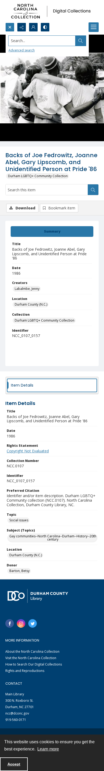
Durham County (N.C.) (31, 304)
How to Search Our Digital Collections (33, 664)
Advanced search (22, 50)
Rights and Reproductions (24, 670)
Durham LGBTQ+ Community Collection (38, 176)
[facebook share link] (9, 623)
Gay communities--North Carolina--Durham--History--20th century (52, 538)
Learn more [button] (48, 749)
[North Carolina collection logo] (52, 11)
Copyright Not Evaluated (28, 450)
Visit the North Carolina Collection (30, 658)
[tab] (52, 231)
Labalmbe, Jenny (27, 288)
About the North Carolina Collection (32, 651)
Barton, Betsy (19, 571)
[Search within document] (93, 189)
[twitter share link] (32, 623)
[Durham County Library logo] (37, 595)
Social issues (18, 520)
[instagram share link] (21, 623)
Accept (13, 764)
